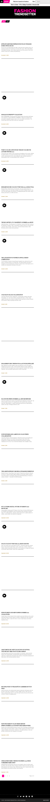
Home (4, 21)
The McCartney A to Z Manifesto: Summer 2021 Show (17, 222)
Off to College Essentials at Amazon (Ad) (29, 5)
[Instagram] (32, 796)
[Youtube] (23, 796)
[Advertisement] (17, 75)
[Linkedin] (26, 796)
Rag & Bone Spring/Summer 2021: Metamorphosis (16, 399)
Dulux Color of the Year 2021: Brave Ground (15, 543)
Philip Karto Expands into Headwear (13, 1)
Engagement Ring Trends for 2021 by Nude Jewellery (17, 363)
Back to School (14, 5)
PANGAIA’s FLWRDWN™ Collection (11, 114)
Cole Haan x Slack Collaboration (12, 295)
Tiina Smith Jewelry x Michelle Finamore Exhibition (17, 471)
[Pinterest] (29, 796)
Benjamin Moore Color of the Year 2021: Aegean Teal (17, 187)
